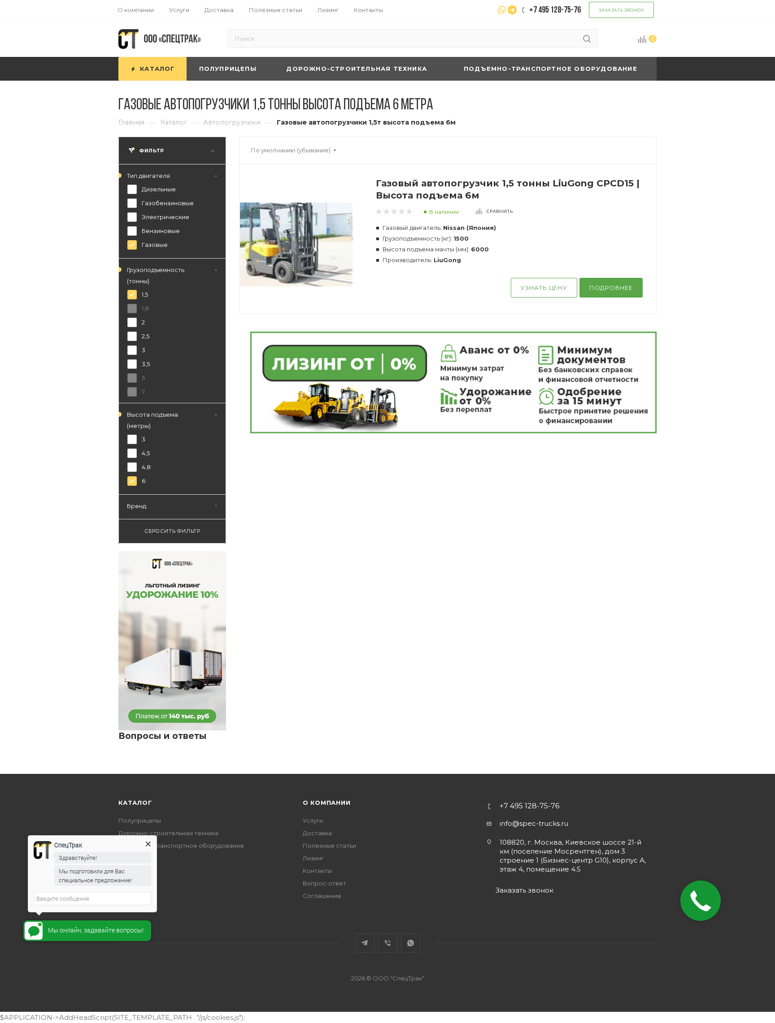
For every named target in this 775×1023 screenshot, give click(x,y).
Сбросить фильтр (172, 531)
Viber (387, 943)
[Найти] (587, 38)
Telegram (364, 943)
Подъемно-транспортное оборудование (181, 845)
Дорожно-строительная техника (168, 833)
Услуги (313, 820)
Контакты (317, 870)
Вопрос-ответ (324, 883)
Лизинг (313, 858)
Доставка (317, 833)
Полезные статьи (329, 845)
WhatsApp (410, 943)
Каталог (135, 802)
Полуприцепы (139, 820)
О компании (327, 802)
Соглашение (322, 895)
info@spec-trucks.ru (534, 823)
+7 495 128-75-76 (529, 806)
